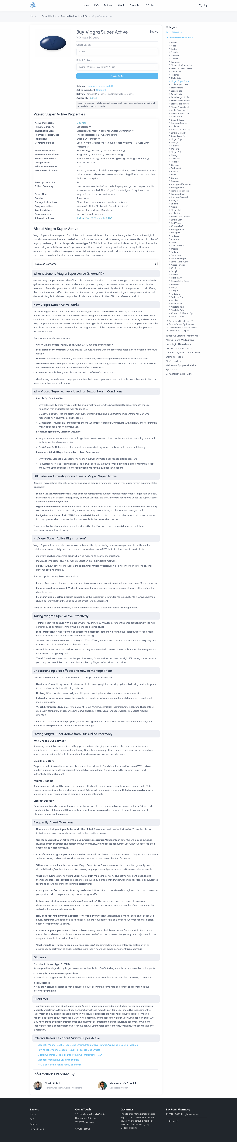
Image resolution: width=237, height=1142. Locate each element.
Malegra (175, 149)
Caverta (175, 146)
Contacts (134, 5)
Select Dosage (84, 44)
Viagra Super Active (180, 81)
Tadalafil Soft (84, 218)
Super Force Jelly (179, 136)
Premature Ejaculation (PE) (181, 321)
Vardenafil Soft (102, 218)
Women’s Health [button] (174, 356)
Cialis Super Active (179, 84)
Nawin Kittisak (53, 1083)
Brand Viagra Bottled (180, 97)
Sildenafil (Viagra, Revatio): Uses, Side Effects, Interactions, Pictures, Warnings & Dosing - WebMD (88, 1045)
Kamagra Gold (177, 194)
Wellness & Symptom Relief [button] (180, 365)
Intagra (174, 200)
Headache (82, 150)
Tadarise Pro (177, 297)
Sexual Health (49, 16)
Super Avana (177, 255)
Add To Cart (119, 76)
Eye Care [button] (170, 369)
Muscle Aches (113, 154)
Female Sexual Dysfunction (181, 324)
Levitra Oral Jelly (178, 133)
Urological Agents (86, 130)
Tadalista (175, 294)
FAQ (96, 5)
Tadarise (175, 75)
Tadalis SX (176, 168)
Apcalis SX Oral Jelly (180, 129)
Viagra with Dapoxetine (181, 65)
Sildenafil (101, 90)
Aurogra (175, 284)
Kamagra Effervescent (181, 184)
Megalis (174, 249)
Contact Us (84, 1128)
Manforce (175, 268)
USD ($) (149, 5)
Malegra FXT (177, 232)
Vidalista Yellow (178, 310)
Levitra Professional (180, 113)
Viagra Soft (176, 152)
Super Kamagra (178, 258)
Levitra (174, 49)
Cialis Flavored (177, 245)
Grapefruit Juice (117, 206)
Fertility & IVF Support (179, 331)
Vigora (174, 207)
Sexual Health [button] (173, 32)
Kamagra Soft (177, 187)
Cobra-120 (176, 71)
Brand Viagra (177, 88)
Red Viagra (176, 223)
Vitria (173, 174)
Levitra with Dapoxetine (181, 68)
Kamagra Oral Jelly (179, 123)
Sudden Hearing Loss (112, 158)
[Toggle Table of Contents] (156, 264)
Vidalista (175, 300)
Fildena (174, 274)
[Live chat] (205, 5)
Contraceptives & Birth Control (183, 327)
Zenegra (175, 155)
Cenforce (175, 55)
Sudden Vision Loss (87, 158)
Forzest (174, 171)
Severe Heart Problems (120, 142)
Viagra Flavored (178, 265)
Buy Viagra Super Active (102, 32)
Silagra (174, 178)
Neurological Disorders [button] (177, 344)
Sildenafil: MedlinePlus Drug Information (58, 1059)
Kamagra (175, 62)
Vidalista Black (177, 307)
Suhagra (175, 142)
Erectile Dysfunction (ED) (74, 16)
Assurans (175, 239)
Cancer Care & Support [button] (178, 348)
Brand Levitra (177, 94)
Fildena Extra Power (180, 281)
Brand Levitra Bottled (180, 100)
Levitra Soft (176, 220)
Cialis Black (176, 213)
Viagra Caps (177, 139)
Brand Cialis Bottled (180, 104)
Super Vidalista (178, 316)
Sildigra (174, 287)
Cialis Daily (176, 78)
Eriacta (174, 204)
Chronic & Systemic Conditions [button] (182, 352)
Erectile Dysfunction (87, 138)
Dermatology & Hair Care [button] (179, 373)
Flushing (96, 150)
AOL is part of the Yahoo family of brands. (59, 1064)
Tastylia (174, 271)
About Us (174, 1121)
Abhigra (174, 290)
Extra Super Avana (179, 262)
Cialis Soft (175, 158)
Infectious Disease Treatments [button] (182, 335)
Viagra (174, 42)
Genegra (175, 165)
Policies (108, 5)
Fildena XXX (176, 278)
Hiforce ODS (176, 116)
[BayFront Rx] (55, 5)
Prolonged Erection (136, 158)
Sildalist (174, 242)
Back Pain (97, 154)
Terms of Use (37, 1128)
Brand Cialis (176, 91)
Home (86, 5)
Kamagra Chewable (180, 191)
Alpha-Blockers (97, 206)
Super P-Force (177, 120)
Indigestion (82, 154)
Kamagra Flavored (179, 197)
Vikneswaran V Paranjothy (124, 1083)
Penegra (175, 181)
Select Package (84, 60)
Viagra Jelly (176, 210)
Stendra (174, 52)
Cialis (173, 46)
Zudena (174, 58)
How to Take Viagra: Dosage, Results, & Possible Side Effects (69, 1049)
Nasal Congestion (113, 150)
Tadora (174, 252)
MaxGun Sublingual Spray (183, 313)
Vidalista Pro (176, 303)
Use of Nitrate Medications (90, 142)
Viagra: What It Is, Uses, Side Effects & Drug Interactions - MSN (70, 1054)
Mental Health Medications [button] (180, 340)
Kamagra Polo (177, 229)
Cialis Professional (179, 110)
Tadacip (175, 162)
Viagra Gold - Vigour (180, 216)
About (120, 5)
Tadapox (175, 236)
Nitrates (81, 206)
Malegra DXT (177, 226)
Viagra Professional (180, 107)
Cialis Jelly (175, 126)
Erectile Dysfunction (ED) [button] (180, 37)
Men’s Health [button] (172, 361)
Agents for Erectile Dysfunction (115, 130)
